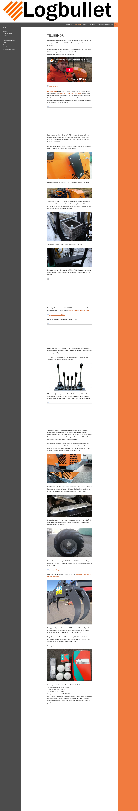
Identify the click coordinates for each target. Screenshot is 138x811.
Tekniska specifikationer (9, 40)
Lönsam (6, 38)
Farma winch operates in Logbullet (70, 93)
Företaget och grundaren (105, 24)
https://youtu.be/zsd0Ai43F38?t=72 (79, 310)
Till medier (92, 24)
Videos (85, 24)
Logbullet (69, 24)
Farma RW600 (52, 91)
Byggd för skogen (8, 33)
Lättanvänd (6, 35)
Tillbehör (78, 24)
